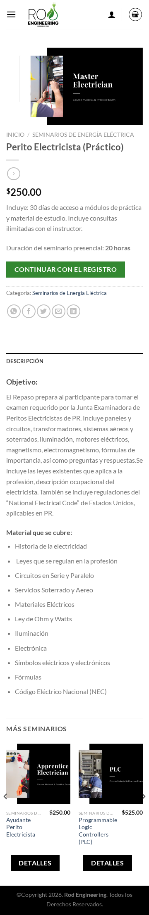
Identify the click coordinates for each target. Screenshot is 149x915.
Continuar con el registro (65, 269)
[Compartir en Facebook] (29, 311)
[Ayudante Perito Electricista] (38, 774)
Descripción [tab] (24, 361)
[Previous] (6, 813)
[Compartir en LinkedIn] (73, 311)
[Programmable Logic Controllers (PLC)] (111, 774)
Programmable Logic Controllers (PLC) (98, 831)
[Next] (143, 813)
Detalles (35, 863)
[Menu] (11, 14)
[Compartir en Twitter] (43, 311)
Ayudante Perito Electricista (20, 827)
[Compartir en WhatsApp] (14, 311)
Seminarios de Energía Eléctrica (83, 134)
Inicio (15, 134)
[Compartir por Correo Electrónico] (58, 311)
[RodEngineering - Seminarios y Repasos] (43, 14)
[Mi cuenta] (112, 14)
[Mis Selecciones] (135, 14)
